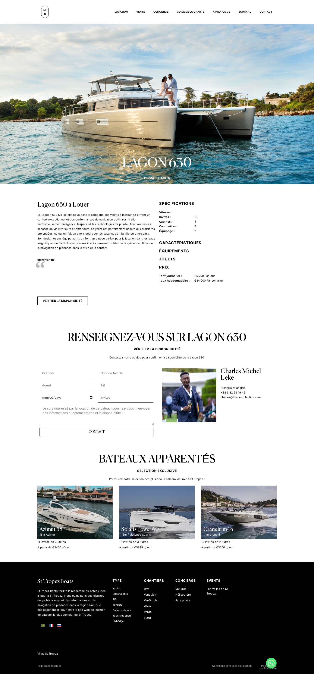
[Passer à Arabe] (43, 625)
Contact (266, 11)
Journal (245, 11)
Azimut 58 (51, 529)
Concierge (160, 11)
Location (121, 11)
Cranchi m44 (218, 529)
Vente (140, 11)
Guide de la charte (190, 11)
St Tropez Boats (55, 581)
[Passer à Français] (51, 625)
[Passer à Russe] (59, 625)
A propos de (221, 11)
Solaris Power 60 (140, 529)
